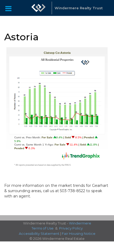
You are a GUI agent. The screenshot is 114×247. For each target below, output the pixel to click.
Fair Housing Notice (78, 233)
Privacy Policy (71, 228)
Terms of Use (43, 228)
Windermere (80, 223)
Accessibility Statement (39, 233)
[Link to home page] (38, 8)
